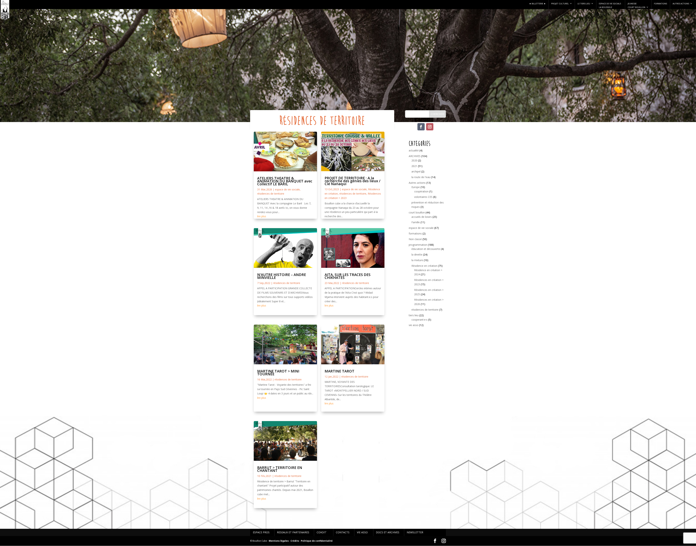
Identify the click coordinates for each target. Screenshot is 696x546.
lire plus (261, 216)
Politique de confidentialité (317, 540)
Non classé (415, 239)
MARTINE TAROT (339, 371)
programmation (418, 244)
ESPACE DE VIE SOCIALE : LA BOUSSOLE (610, 5)
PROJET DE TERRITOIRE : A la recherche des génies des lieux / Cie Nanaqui (352, 181)
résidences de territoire (270, 193)
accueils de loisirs (421, 217)
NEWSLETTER (415, 532)
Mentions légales (279, 540)
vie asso (413, 325)
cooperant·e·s (419, 319)
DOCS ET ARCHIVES (387, 532)
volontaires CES (423, 197)
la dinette (416, 254)
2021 (414, 166)
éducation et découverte (425, 249)
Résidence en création (424, 265)
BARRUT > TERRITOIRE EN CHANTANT (279, 469)
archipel (415, 171)
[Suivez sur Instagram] (429, 126)
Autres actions (681, 3)
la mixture (417, 260)
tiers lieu (414, 315)
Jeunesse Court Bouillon (636, 5)
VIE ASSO (362, 532)
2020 (414, 160)
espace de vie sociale (287, 189)
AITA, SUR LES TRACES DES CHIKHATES (347, 276)
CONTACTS (342, 532)
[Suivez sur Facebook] (421, 126)
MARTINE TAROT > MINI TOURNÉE (278, 372)
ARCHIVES (414, 156)
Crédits (295, 540)
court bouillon (417, 212)
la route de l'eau (420, 177)
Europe (415, 187)
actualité (414, 150)
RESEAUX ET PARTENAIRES (293, 532)
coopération (421, 191)
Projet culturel (560, 3)
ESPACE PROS (261, 532)
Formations (660, 3)
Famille (415, 222)
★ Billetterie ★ (537, 3)
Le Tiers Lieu (583, 3)
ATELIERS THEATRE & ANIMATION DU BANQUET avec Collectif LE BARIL (284, 181)
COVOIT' (322, 532)
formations (415, 233)
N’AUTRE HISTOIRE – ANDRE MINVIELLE (281, 276)
